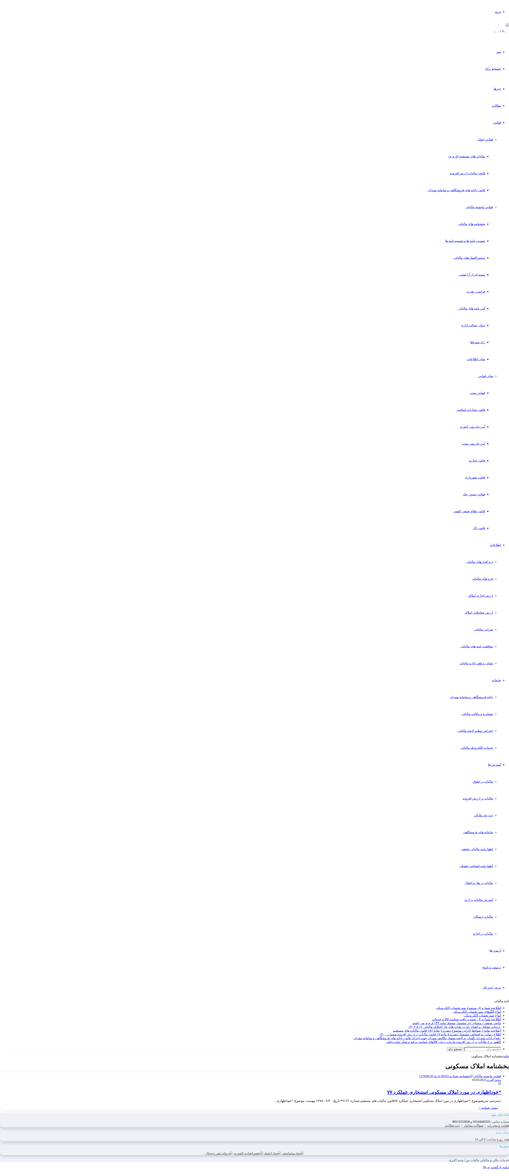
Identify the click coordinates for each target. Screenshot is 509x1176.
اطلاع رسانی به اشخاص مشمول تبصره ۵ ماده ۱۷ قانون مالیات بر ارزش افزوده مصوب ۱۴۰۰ (440, 1034)
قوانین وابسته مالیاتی (479, 207)
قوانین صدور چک (474, 494)
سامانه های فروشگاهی (478, 832)
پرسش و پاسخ (491, 967)
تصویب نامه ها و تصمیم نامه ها (465, 241)
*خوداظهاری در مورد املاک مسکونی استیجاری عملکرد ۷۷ (444, 1092)
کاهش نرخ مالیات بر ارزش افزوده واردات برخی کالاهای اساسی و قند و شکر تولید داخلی (443, 1042)
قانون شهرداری (475, 477)
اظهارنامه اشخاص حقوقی (476, 866)
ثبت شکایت (452, 1125)
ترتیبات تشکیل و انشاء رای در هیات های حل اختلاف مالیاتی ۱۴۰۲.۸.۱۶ (454, 1027)
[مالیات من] (500, 31)
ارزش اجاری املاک (480, 595)
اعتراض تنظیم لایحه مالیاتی (475, 731)
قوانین (497, 122)
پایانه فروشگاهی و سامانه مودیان (471, 697)
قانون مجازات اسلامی (470, 409)
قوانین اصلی (485, 139)
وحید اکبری (493, 1080)
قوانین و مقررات (498, 1125)
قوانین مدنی (477, 393)
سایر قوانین (485, 376)
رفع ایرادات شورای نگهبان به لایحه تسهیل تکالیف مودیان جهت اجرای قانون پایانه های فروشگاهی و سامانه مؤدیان (427, 1038)
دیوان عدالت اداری (473, 325)
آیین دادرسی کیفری (472, 426)
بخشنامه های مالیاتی (471, 224)
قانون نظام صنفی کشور (469, 511)
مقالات (496, 105)
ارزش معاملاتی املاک (479, 612)
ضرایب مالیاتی (483, 629)
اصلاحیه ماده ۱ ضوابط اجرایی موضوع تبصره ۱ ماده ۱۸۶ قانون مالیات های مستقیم (447, 1030)
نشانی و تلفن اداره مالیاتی (476, 663)
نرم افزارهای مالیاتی (479, 562)
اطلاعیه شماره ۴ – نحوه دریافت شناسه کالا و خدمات (466, 1019)
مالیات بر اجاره (483, 933)
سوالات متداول (473, 1125)
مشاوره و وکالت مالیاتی (477, 714)
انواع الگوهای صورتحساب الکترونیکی (477, 1011)
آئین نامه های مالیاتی (471, 308)
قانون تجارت (477, 460)
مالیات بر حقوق (483, 781)
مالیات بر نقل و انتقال (479, 883)
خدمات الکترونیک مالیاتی (476, 747)
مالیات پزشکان (483, 916)
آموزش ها (494, 764)
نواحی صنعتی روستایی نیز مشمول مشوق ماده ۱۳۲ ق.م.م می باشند (456, 1023)
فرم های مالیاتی (482, 578)
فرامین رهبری (475, 291)
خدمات (496, 680)
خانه (506, 1056)
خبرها (497, 88)
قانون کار (479, 528)
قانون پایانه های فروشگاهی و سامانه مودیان (456, 190)
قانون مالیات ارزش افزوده (467, 173)
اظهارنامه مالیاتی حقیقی (477, 849)
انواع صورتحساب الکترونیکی (482, 1015)
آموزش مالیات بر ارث (478, 899)
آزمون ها (495, 950)
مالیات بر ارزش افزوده (478, 798)
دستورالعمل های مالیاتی (469, 257)
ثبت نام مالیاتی (483, 815)
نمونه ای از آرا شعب (472, 274)
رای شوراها (477, 342)
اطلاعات (495, 545)
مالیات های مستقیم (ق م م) (467, 156)
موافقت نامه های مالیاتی (476, 646)
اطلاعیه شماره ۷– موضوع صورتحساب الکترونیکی (468, 1008)
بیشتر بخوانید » (488, 1107)
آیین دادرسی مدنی (473, 443)
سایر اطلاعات (476, 359)
